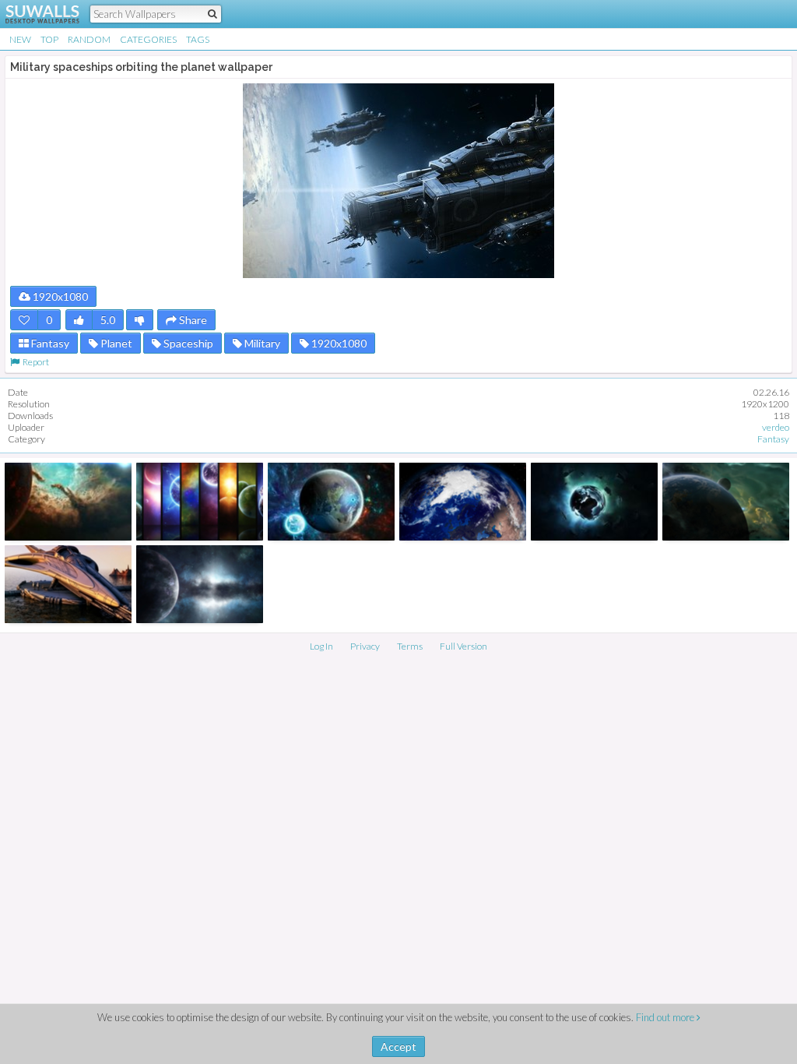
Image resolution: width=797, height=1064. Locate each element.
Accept (398, 1046)
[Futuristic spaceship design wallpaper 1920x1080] (68, 584)
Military (261, 343)
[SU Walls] (33, 14)
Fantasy (49, 343)
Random (89, 39)
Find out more (666, 1017)
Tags (197, 39)
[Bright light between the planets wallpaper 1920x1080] (199, 584)
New (20, 39)
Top (49, 39)
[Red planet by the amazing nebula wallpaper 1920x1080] (68, 502)
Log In (321, 646)
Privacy (365, 646)
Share (192, 319)
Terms (410, 646)
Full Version (463, 646)
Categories (148, 39)
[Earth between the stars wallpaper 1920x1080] (462, 502)
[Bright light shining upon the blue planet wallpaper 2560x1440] (725, 502)
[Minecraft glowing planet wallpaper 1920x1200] (594, 502)
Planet (115, 343)
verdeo (775, 427)
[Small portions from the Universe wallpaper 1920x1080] (199, 502)
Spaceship (187, 343)
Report (34, 362)
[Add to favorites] (24, 319)
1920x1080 (59, 296)
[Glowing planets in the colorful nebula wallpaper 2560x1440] (331, 502)
